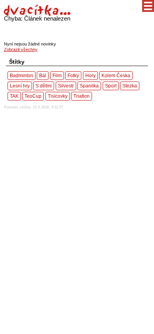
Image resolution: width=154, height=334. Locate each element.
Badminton (21, 75)
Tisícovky (58, 96)
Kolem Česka (115, 75)
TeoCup (32, 96)
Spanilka (89, 85)
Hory (90, 75)
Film (57, 75)
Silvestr (66, 85)
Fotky (73, 75)
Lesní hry (20, 85)
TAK (14, 96)
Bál (42, 75)
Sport (110, 85)
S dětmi (44, 85)
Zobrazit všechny (21, 49)
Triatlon (81, 96)
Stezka (129, 85)
